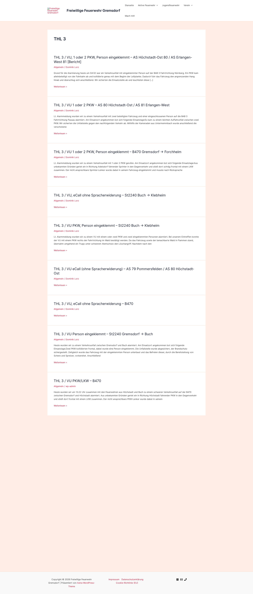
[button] (156, 5)
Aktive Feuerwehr (146, 5)
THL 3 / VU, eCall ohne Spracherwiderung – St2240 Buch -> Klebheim (110, 195)
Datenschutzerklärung (132, 579)
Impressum (114, 579)
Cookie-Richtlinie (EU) (127, 582)
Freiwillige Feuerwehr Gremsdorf (93, 10)
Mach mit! (130, 16)
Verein (187, 5)
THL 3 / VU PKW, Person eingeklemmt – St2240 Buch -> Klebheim (106, 225)
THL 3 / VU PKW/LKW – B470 (77, 381)
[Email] (181, 579)
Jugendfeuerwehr (170, 5)
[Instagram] (177, 579)
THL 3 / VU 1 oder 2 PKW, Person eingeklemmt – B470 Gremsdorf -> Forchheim (117, 152)
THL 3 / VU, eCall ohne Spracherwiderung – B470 (93, 304)
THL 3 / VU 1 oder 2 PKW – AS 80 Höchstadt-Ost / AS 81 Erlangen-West (111, 105)
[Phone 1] (185, 579)
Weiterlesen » (60, 86)
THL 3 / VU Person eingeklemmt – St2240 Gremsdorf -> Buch (103, 334)
